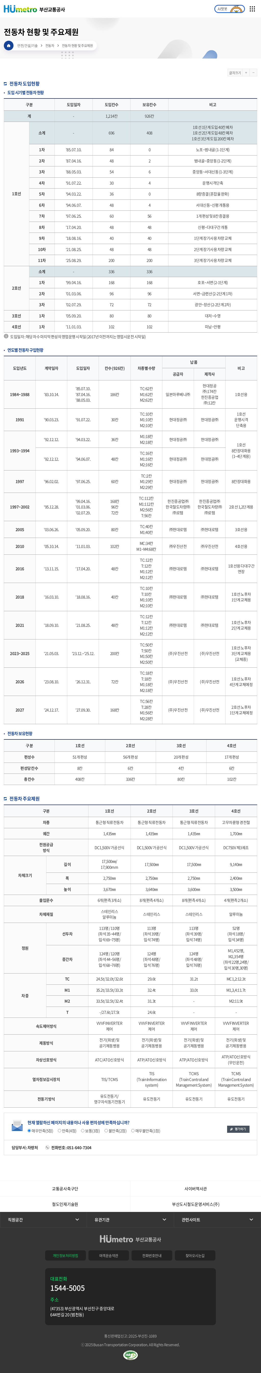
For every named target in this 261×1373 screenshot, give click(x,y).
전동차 (49, 45)
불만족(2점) (117, 1130)
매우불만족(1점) (147, 1130)
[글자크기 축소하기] (253, 72)
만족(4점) (68, 1130)
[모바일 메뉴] (252, 9)
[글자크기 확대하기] (246, 72)
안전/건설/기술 (27, 45)
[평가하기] (238, 1129)
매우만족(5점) (42, 1130)
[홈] (9, 45)
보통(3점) (92, 1130)
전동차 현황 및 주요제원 (77, 45)
